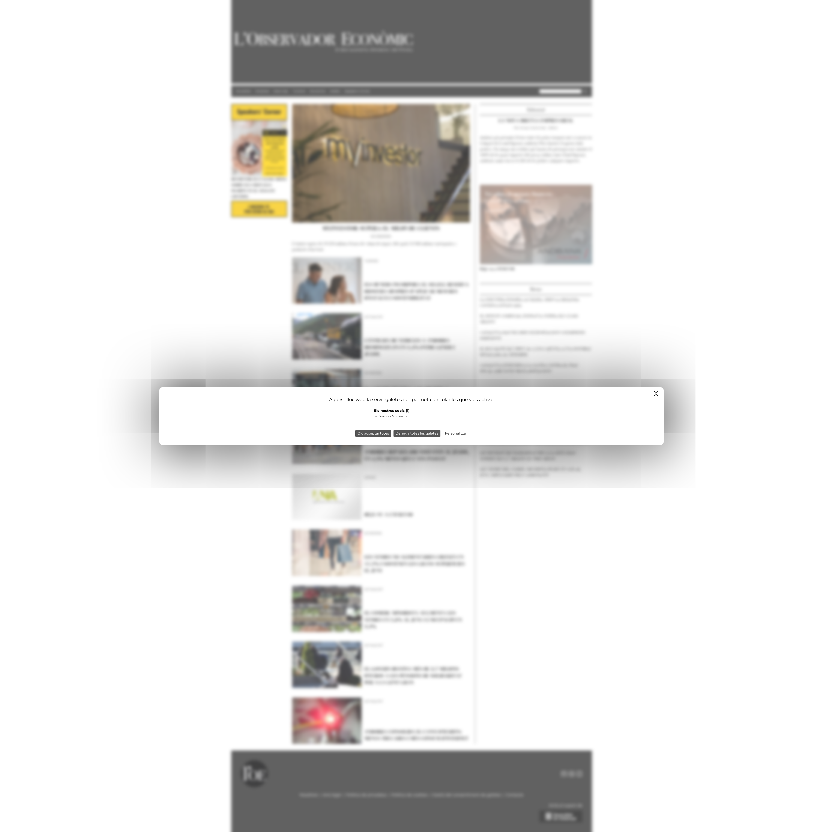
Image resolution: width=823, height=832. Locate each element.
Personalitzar (456, 433)
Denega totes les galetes (417, 433)
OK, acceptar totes (373, 433)
